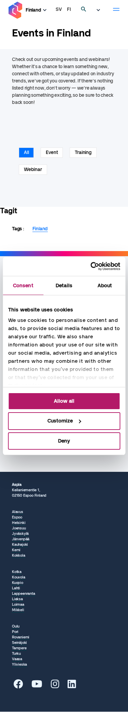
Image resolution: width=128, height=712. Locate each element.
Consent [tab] (23, 285)
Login (100, 10)
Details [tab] (64, 285)
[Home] (15, 10)
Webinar (33, 169)
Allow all (64, 401)
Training (83, 152)
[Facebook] (18, 686)
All (26, 152)
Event (52, 152)
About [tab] (105, 285)
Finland (33, 10)
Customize (60, 421)
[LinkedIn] (72, 686)
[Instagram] (55, 686)
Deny (64, 441)
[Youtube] (36, 686)
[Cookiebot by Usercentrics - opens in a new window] (91, 266)
